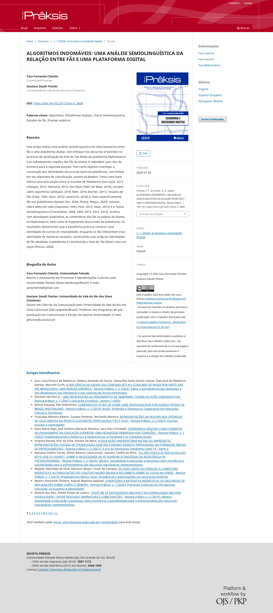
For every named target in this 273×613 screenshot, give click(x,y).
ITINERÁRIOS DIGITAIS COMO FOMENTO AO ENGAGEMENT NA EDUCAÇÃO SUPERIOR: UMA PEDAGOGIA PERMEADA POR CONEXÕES (108, 431)
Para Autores (206, 59)
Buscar (245, 28)
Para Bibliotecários (209, 65)
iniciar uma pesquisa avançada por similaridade (85, 522)
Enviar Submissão (212, 119)
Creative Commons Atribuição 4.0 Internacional (69, 569)
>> (56, 513)
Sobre (73, 28)
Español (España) (210, 95)
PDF (144, 153)
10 (49, 513)
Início (30, 41)
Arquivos (40, 28)
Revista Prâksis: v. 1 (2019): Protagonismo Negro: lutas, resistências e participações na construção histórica (110, 475)
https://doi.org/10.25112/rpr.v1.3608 (58, 103)
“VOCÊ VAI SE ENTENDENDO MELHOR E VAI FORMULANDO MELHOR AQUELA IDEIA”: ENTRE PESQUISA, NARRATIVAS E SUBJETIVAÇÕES (108, 495)
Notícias (57, 28)
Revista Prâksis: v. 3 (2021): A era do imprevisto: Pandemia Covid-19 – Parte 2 (117, 449)
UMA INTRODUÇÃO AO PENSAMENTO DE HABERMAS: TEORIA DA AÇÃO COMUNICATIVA (122, 397)
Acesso (248, 3)
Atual (24, 28)
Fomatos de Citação (151, 214)
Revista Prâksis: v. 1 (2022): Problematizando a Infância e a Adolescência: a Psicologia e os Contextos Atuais (109, 435)
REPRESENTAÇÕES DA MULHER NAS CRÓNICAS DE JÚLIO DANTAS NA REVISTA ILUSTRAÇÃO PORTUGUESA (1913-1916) (108, 419)
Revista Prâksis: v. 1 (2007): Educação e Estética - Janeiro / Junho (77, 401)
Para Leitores (206, 53)
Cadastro (234, 3)
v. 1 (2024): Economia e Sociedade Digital (78, 41)
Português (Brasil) (210, 101)
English (203, 89)
